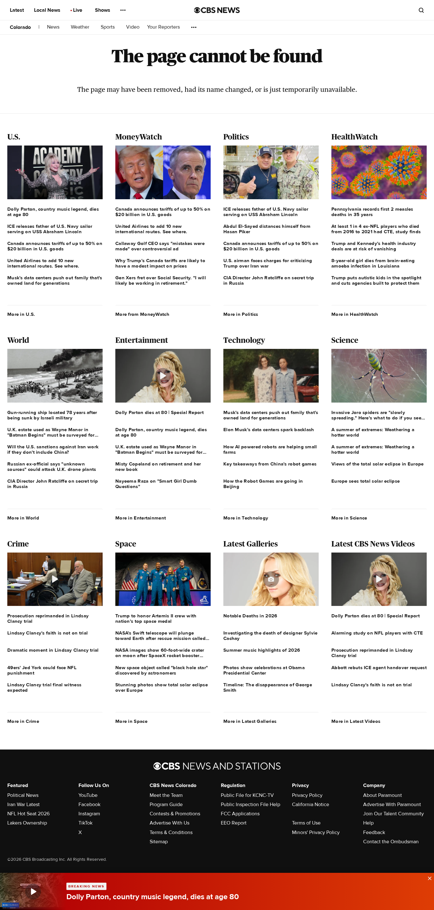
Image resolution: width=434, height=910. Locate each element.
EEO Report (234, 822)
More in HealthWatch (354, 314)
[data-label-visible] (427, 877)
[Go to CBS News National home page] (217, 10)
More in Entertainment (140, 518)
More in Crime (23, 721)
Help (368, 822)
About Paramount (382, 795)
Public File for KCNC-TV (247, 795)
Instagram (89, 813)
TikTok (85, 822)
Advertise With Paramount (392, 804)
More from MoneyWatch (142, 314)
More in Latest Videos (355, 721)
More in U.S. (21, 314)
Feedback (374, 832)
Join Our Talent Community (393, 813)
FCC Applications (240, 813)
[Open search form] (421, 10)
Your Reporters (164, 27)
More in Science (349, 518)
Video (132, 27)
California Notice (310, 804)
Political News (22, 795)
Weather (81, 27)
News (54, 27)
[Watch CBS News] (33, 891)
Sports (108, 27)
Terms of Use (306, 822)
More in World (23, 518)
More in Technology (245, 518)
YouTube (88, 795)
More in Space (131, 721)
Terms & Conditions (171, 832)
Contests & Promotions (175, 813)
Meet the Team (166, 795)
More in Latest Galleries (249, 721)
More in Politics (240, 314)
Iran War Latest (23, 804)
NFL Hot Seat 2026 (28, 813)
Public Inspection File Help (250, 804)
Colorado (20, 27)
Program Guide (166, 804)
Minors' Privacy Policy (316, 832)
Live (78, 10)
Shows (103, 10)
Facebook (89, 804)
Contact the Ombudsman (391, 841)
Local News (48, 10)
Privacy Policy (307, 795)
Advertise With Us (169, 822)
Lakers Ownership (27, 822)
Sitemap (159, 841)
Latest (17, 10)
